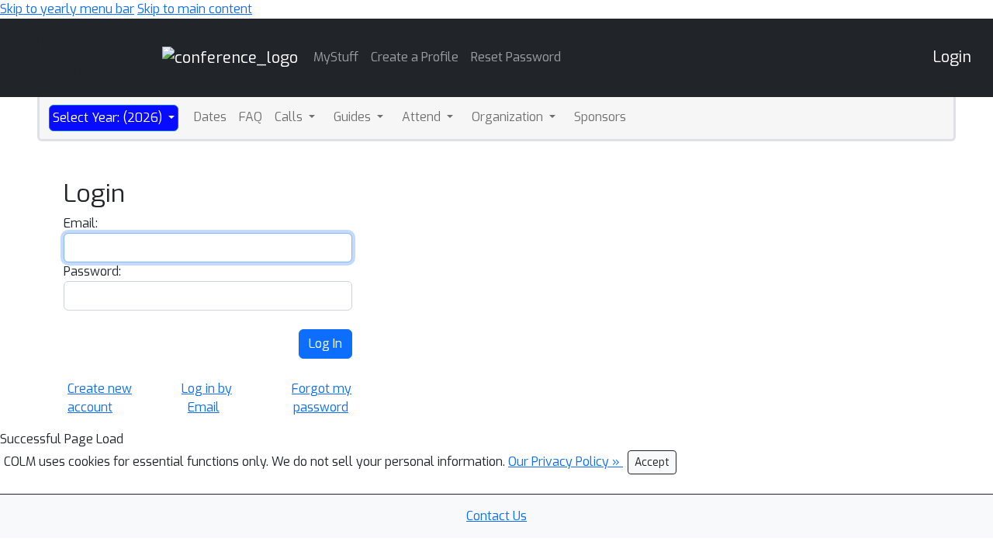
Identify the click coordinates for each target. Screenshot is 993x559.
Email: (81, 223)
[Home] (230, 57)
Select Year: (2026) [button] (109, 117)
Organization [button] (509, 117)
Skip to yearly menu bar (67, 9)
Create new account (99, 397)
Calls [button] (290, 117)
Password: (92, 271)
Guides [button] (354, 117)
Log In (325, 343)
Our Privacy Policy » (565, 461)
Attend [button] (423, 117)
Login (951, 57)
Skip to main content (194, 9)
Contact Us (496, 516)
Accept (652, 462)
